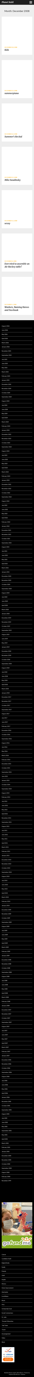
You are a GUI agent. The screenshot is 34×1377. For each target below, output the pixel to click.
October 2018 (6, 659)
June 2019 (5, 638)
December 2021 (6, 530)
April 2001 (5, 1139)
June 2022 (5, 509)
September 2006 (7, 1072)
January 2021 (6, 572)
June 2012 (5, 805)
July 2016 (4, 747)
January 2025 (6, 380)
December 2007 (6, 1010)
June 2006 (5, 1085)
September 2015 (7, 772)
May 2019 (4, 643)
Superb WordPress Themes (17, 1374)
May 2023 (4, 463)
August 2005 (5, 1114)
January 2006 (6, 1097)
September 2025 (7, 355)
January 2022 (6, 526)
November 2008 (6, 964)
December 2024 (6, 384)
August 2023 (5, 451)
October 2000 (6, 1164)
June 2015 (5, 776)
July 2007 (4, 1030)
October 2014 (6, 784)
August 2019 (5, 634)
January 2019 (6, 647)
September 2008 (7, 972)
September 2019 (7, 630)
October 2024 (6, 392)
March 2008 (5, 997)
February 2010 (6, 901)
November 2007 (6, 1014)
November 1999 (6, 1180)
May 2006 (4, 1089)
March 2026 (5, 342)
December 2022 (6, 484)
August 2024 (5, 401)
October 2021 (6, 538)
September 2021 (7, 543)
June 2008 (5, 985)
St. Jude (4, 1317)
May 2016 (4, 751)
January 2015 (6, 780)
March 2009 (5, 947)
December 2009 (6, 910)
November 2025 (6, 351)
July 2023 (4, 455)
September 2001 (7, 1130)
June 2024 (5, 409)
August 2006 (5, 1076)
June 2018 (5, 676)
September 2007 (7, 1022)
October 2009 (6, 918)
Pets (3, 1304)
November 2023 (6, 438)
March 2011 (5, 847)
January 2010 (6, 905)
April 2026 (5, 338)
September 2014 (7, 789)
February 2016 (6, 759)
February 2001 (6, 1147)
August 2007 (5, 1026)
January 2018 (6, 693)
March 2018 (5, 689)
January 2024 (6, 430)
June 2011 (5, 834)
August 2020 (5, 593)
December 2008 (6, 960)
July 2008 (4, 980)
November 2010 (6, 864)
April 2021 (5, 563)
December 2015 (6, 764)
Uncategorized (6, 1334)
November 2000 (6, 1160)
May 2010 (4, 889)
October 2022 (6, 493)
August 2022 (5, 501)
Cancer (4, 1254)
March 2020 (5, 609)
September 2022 (7, 497)
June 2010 (5, 884)
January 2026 (6, 347)
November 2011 (6, 818)
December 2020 (6, 576)
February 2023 (6, 476)
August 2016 (5, 743)
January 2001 (6, 1151)
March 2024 (5, 422)
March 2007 (5, 1047)
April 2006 (5, 1093)
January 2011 (6, 855)
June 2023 (5, 459)
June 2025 (5, 363)
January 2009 (6, 955)
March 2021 (5, 568)
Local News (5, 1296)
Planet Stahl (8, 2)
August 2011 (5, 826)
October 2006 (6, 1068)
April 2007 (5, 1043)
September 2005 (7, 1110)
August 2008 (5, 976)
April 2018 (5, 684)
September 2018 (7, 663)
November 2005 (6, 1101)
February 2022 (6, 522)
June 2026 (5, 330)
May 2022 (4, 513)
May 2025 (4, 367)
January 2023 (6, 480)
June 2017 (5, 722)
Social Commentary (7, 1313)
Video (3, 1338)
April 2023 (5, 467)
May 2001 (4, 1135)
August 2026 (5, 326)
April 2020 (5, 605)
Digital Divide (5, 1263)
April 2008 (5, 993)
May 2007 (4, 1039)
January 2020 (6, 613)
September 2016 (7, 739)
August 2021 (5, 547)
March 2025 (5, 372)
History (4, 1284)
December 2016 (6, 730)
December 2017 (6, 697)
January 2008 (6, 1005)
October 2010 (6, 868)
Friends (4, 1271)
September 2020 (7, 588)
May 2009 (4, 939)
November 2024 (6, 388)
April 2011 (5, 843)
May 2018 (4, 680)
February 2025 (6, 376)
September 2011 (7, 822)
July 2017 (4, 718)
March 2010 (5, 897)
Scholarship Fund (7, 1309)
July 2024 (4, 405)
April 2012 (5, 814)
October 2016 (6, 734)
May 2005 (4, 1126)
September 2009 (7, 922)
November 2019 (6, 622)
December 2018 (6, 651)
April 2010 (5, 893)
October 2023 (6, 443)
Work (3, 1342)
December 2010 (6, 859)
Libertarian (5, 1292)
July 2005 (4, 1118)
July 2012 (4, 801)
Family (3, 1267)
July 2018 (4, 672)
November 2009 (6, 914)
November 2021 (6, 534)
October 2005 (6, 1105)
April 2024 (5, 417)
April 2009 (5, 943)
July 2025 (4, 359)
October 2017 (6, 705)
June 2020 (5, 601)
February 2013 (6, 797)
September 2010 (7, 872)
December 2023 (6, 434)
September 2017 (7, 709)
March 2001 (5, 1143)
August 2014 (5, 793)
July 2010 (4, 880)
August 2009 (5, 926)
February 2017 (6, 726)
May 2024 (4, 413)
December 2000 (6, 1155)
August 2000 (5, 1172)
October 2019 (6, 626)
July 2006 (4, 1080)
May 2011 (4, 839)
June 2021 (5, 555)
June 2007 (5, 1035)
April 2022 (5, 518)
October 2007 (6, 1018)
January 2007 (6, 1055)
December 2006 (6, 1060)
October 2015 (6, 768)
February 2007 (6, 1051)
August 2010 (5, 876)
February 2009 (6, 951)
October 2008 (6, 968)
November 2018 (6, 655)
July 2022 (4, 505)
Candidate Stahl (6, 1258)
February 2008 (6, 1001)
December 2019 (6, 618)
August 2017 (5, 713)
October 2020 (6, 584)
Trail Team (5, 1325)
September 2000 (7, 1168)
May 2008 (4, 989)
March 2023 (5, 472)
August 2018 (5, 668)
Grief (3, 1275)
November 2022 (6, 488)
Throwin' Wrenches (7, 1321)
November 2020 (6, 580)
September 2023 (7, 447)
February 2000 (6, 1176)
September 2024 (7, 397)
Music (3, 1300)
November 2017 (6, 701)
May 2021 (4, 559)
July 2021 (4, 551)
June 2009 (5, 934)
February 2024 (6, 426)
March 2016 (5, 755)
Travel (3, 1329)
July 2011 (4, 830)
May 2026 (4, 334)
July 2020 (4, 597)
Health (4, 1279)
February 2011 (6, 851)
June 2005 (5, 1122)
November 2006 (6, 1064)
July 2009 (4, 930)
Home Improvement (8, 1288)
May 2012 (4, 809)
